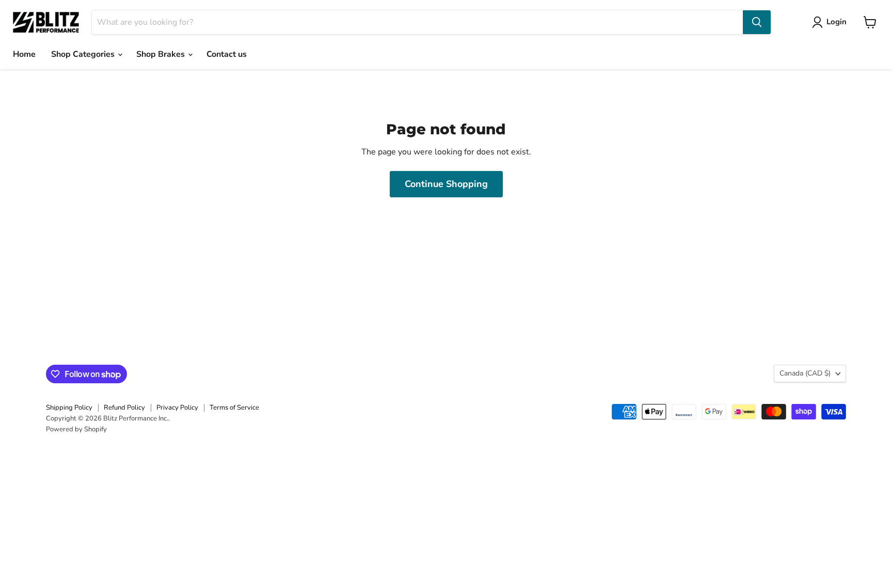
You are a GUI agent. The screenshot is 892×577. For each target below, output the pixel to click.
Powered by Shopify (76, 429)
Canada (805, 373)
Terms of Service (234, 407)
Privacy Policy (177, 407)
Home (24, 54)
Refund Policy (124, 407)
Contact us (226, 54)
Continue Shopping (446, 184)
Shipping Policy (69, 407)
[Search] (757, 22)
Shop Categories (84, 54)
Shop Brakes (161, 54)
